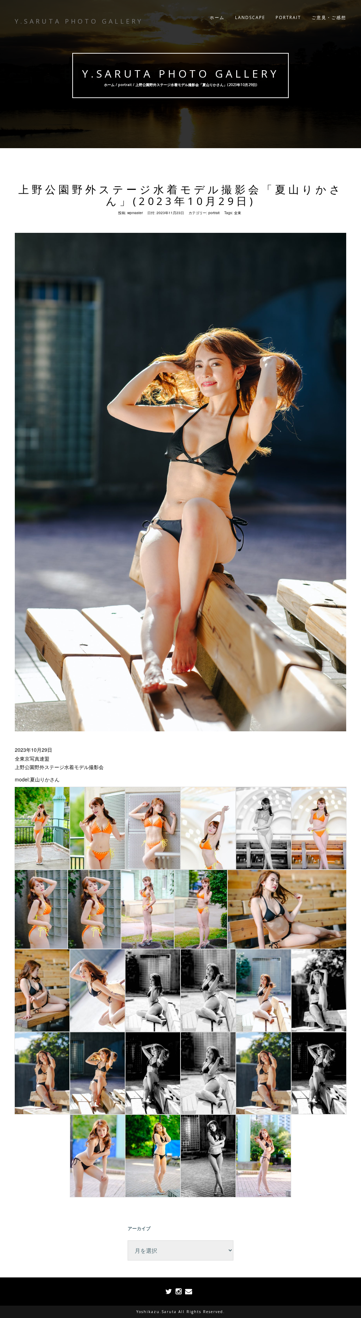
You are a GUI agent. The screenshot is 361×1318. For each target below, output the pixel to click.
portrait (124, 84)
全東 (237, 212)
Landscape (250, 17)
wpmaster (135, 212)
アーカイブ (139, 1228)
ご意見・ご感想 (329, 17)
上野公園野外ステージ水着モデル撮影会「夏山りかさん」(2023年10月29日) (180, 195)
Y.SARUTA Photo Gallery (180, 73)
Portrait (288, 17)
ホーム (217, 17)
